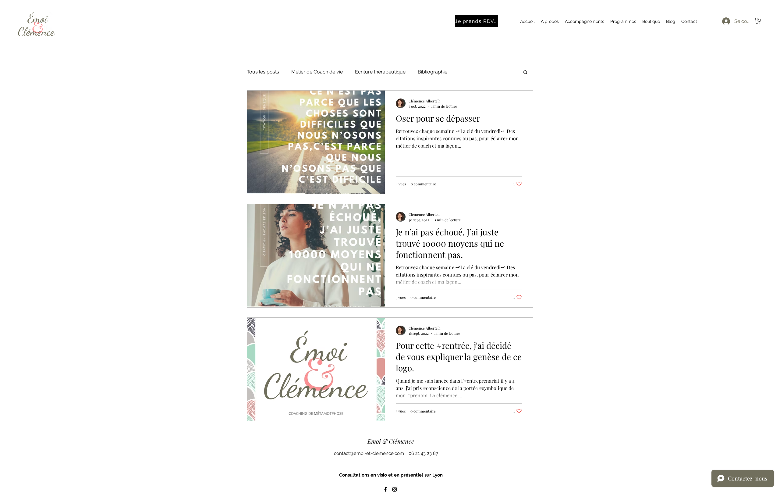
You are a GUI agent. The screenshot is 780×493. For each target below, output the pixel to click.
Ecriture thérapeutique (380, 72)
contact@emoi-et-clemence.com (369, 453)
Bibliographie (432, 72)
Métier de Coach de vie (317, 72)
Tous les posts (263, 72)
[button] (758, 21)
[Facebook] (385, 489)
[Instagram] (395, 489)
